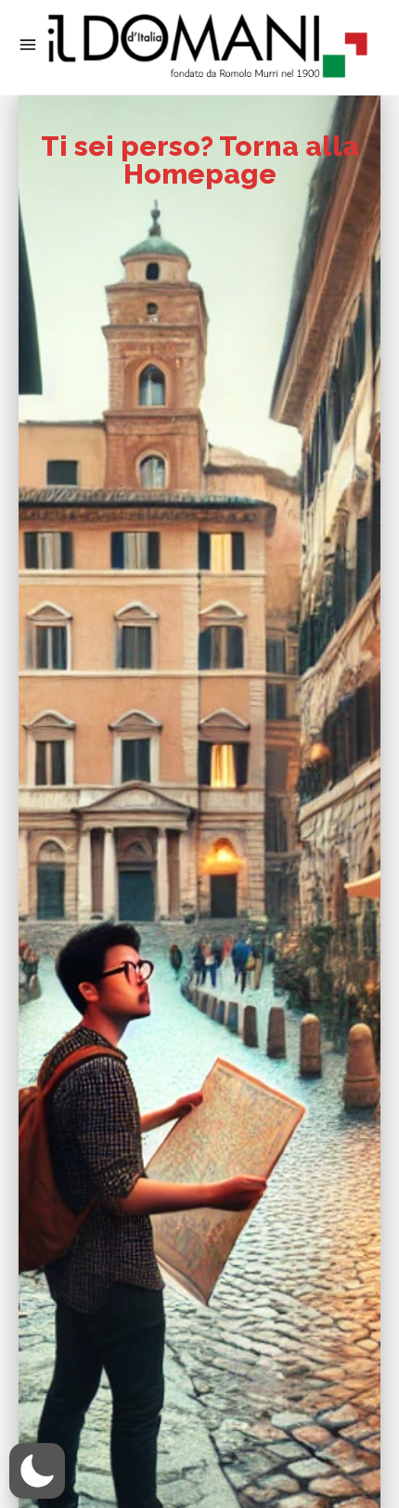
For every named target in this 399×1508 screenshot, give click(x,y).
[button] (37, 1471)
